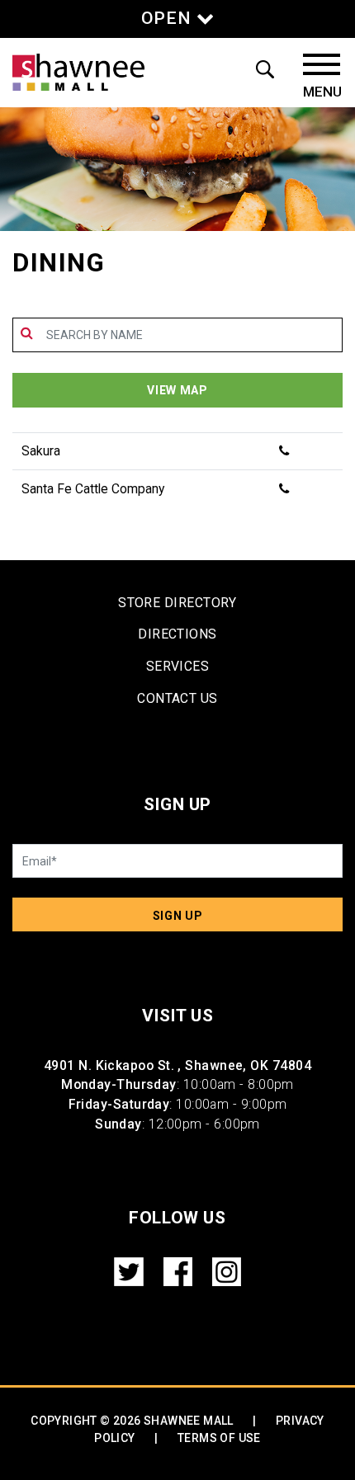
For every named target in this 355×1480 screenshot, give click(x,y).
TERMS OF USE (219, 1438)
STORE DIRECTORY (177, 602)
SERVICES (178, 666)
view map (177, 390)
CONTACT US (177, 698)
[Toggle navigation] (322, 76)
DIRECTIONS (177, 634)
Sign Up (178, 915)
